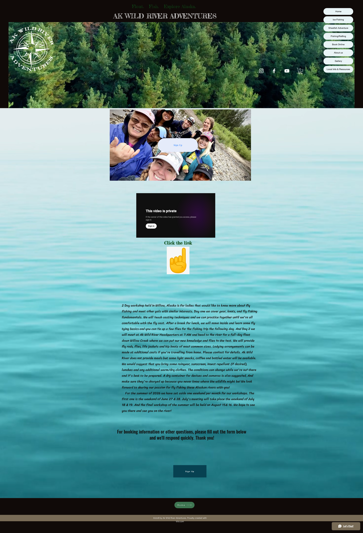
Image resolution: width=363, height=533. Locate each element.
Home (338, 11)
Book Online (338, 44)
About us (338, 52)
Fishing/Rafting (338, 36)
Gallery (338, 61)
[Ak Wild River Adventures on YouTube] (287, 71)
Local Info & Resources (338, 69)
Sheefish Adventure (338, 28)
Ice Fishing (338, 19)
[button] (300, 71)
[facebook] (274, 71)
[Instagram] (261, 71)
